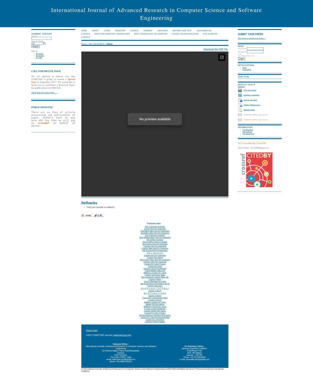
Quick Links (91, 330)
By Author (40, 56)
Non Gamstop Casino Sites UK (154, 277)
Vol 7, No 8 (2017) (97, 44)
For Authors (247, 132)
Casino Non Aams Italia (155, 275)
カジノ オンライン (155, 253)
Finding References (252, 105)
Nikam (110, 44)
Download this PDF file (216, 49)
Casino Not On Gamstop (155, 229)
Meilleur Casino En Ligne (155, 302)
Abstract (241, 87)
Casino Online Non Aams (155, 311)
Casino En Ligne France (155, 264)
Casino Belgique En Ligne (155, 281)
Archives (163, 31)
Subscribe (247, 70)
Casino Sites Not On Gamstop (155, 248)
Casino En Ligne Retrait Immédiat (155, 317)
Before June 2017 (182, 31)
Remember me (248, 56)
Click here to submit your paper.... (252, 38)
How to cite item (250, 100)
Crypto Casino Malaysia (154, 309)
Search (134, 31)
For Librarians (248, 134)
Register (120, 31)
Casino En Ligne (155, 266)
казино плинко (154, 296)
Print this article (250, 90)
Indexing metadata (251, 95)
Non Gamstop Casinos (155, 226)
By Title (39, 58)
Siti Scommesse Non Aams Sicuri (155, 284)
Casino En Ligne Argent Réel (154, 298)
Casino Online (155, 279)
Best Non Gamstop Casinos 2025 (112, 34)
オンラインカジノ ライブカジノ (155, 288)
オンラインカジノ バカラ (155, 293)
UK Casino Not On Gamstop (154, 244)
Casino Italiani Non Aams (185, 34)
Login (107, 31)
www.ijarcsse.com (122, 335)
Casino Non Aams (155, 257)
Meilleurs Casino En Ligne (155, 273)
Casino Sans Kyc (154, 286)
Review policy (249, 110)
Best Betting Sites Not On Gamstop (154, 237)
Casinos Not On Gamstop (154, 246)
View (245, 68)
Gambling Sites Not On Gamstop (155, 231)
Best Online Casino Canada (155, 242)
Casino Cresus (155, 300)
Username (242, 49)
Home (84, 31)
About (95, 31)
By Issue (39, 54)
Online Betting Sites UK (155, 271)
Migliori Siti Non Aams (155, 304)
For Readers (248, 130)
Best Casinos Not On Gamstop (150, 34)
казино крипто (155, 291)
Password (242, 52)
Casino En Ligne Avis (155, 320)
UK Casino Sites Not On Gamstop (155, 260)
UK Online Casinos (155, 240)
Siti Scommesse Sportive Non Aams (155, 315)
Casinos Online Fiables (155, 322)
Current (148, 31)
